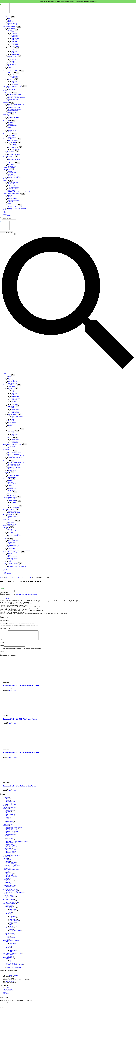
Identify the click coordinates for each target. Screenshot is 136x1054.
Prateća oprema (12, 66)
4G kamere (14, 33)
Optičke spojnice (12, 198)
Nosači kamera (12, 64)
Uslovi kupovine (7, 215)
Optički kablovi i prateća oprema (11, 193)
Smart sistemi (11, 89)
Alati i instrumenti (7, 210)
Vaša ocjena (3, 628)
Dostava (5, 992)
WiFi (9, 69)
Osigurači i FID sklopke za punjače (17, 208)
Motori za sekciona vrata (14, 109)
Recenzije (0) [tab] (6, 598)
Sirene (9, 127)
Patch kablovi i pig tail (13, 200)
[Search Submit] (15, 234)
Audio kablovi (12, 190)
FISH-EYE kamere (16, 39)
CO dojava (6, 161)
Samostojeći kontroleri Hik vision (16, 97)
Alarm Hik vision (7, 133)
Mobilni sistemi (12, 56)
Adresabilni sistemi (13, 153)
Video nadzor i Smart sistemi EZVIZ (12, 86)
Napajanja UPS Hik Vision (15, 177)
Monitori (13, 59)
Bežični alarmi (12, 132)
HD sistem (14, 145)
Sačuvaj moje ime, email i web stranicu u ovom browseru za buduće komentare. (21, 648)
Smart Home (6, 16)
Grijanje (10, 18)
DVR (12, 49)
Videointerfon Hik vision (9, 139)
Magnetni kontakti (12, 125)
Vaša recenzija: (4, 640)
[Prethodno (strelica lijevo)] (0, 1007)
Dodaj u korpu (4, 592)
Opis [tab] (4, 596)
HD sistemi (11, 48)
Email (2, 645)
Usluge (5, 211)
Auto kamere (11, 28)
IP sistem (13, 144)
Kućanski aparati (12, 25)
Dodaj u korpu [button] (13, 690)
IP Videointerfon (12, 147)
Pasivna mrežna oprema (9, 162)
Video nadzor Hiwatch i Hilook (11, 71)
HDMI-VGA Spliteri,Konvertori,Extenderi (19, 191)
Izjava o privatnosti (8, 990)
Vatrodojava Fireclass (8, 151)
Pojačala (10, 115)
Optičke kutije (11, 195)
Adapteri (10, 174)
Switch (10, 67)
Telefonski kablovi (13, 188)
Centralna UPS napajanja (14, 175)
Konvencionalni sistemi (14, 154)
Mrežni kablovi (12, 184)
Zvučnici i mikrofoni (13, 117)
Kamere (13, 61)
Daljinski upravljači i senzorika (16, 104)
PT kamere (14, 41)
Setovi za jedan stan (13, 140)
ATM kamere (14, 44)
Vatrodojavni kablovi (13, 187)
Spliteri (10, 203)
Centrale (10, 122)
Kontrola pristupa (7, 92)
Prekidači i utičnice (13, 23)
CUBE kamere (15, 38)
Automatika (6, 102)
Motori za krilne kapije (14, 107)
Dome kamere (14, 35)
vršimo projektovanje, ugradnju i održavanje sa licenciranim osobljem (77, 1)
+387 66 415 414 (10, 981)
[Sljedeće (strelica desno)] (2, 1007)
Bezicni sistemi (12, 137)
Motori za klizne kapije (14, 106)
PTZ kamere (14, 43)
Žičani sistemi (11, 135)
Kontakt (5, 214)
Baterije (10, 171)
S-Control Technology (12, 975)
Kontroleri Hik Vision (13, 96)
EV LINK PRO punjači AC (15, 207)
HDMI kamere (15, 46)
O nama (5, 212)
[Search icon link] (68, 370)
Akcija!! (5, 15)
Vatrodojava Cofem (8, 156)
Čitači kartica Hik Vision (14, 94)
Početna (2, 577)
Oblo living (11, 21)
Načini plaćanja (7, 988)
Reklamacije (6, 993)
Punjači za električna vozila (10, 205)
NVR (12, 32)
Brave (9, 20)
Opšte (4, 995)
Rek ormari (11, 164)
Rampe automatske (13, 110)
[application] (10, 16)
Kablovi (5, 180)
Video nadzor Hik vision (9, 26)
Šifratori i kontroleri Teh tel (15, 99)
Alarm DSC (6, 120)
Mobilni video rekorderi (17, 58)
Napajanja (5, 169)
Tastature (10, 128)
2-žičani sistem (12, 142)
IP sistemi (10, 30)
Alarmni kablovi (12, 185)
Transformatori (12, 172)
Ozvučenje (5, 114)
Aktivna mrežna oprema (9, 167)
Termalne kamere (12, 62)
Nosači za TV (6, 178)
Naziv (2, 642)
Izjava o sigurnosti (7, 989)
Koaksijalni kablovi (13, 182)
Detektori (10, 124)
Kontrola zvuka (12, 119)
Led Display (6, 91)
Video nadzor (11, 88)
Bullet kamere (14, 36)
